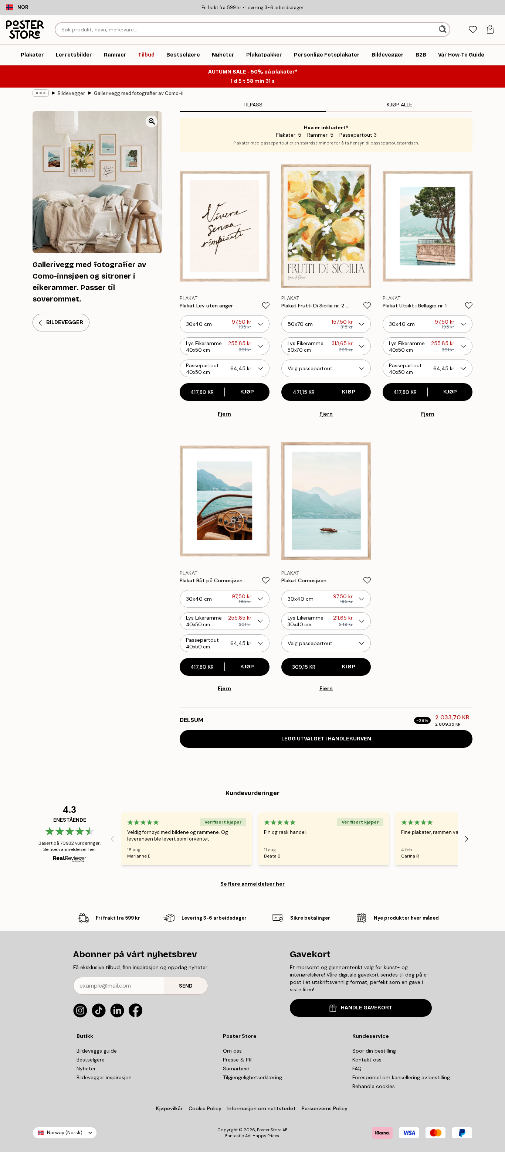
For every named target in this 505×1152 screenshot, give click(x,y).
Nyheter (86, 1068)
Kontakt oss (367, 1059)
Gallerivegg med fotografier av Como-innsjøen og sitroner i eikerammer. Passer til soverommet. (138, 93)
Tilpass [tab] (252, 104)
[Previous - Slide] (112, 839)
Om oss (232, 1050)
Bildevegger (71, 93)
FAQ (357, 1068)
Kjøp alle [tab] (399, 104)
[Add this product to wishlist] (266, 305)
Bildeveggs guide (97, 1050)
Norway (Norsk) (64, 1132)
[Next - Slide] (466, 839)
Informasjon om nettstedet (261, 1108)
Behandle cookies (373, 1086)
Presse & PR (237, 1059)
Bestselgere (91, 1059)
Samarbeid (236, 1068)
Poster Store (269, 1129)
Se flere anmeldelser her (252, 883)
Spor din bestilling (374, 1050)
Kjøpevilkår (169, 1108)
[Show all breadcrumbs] (41, 93)
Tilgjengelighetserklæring (252, 1077)
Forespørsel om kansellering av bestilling (401, 1077)
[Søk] (443, 29)
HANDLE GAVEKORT (366, 1008)
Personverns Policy (325, 1108)
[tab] (472, 29)
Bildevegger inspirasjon (104, 1077)
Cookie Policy (205, 1108)
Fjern (224, 413)
